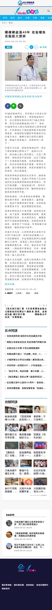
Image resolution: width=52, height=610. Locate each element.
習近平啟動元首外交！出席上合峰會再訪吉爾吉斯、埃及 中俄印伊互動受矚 (29, 547)
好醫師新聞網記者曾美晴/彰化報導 (23, 96)
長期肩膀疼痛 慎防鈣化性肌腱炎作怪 (24, 336)
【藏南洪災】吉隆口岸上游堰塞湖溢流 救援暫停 (11, 454)
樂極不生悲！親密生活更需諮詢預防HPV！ (25, 472)
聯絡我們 (6, 589)
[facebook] (8, 106)
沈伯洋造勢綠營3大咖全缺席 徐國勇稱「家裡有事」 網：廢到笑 (40, 472)
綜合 (8, 47)
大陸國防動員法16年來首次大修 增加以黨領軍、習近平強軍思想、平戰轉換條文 (40, 490)
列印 (45, 47)
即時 (5, 18)
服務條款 (30, 585)
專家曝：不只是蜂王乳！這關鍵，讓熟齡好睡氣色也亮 (40, 418)
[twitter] (14, 106)
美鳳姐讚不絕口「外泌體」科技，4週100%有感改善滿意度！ (25, 354)
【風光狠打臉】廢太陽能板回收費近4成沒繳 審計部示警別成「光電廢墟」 (15, 313)
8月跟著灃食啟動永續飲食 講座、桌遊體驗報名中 (36, 311)
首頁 (4, 23)
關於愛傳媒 (7, 585)
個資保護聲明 (42, 585)
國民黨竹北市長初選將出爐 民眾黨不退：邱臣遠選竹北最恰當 (11, 436)
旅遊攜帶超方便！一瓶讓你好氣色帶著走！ (25, 454)
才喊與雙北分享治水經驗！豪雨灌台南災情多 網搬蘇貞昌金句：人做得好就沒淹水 (27, 360)
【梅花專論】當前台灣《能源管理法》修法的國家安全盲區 (27, 377)
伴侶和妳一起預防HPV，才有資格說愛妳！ (25, 365)
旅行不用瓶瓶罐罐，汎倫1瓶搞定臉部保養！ (11, 490)
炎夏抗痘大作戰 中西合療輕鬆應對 (23, 348)
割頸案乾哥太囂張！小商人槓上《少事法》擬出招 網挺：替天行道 (40, 454)
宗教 (35, 18)
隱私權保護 (19, 585)
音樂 (27, 18)
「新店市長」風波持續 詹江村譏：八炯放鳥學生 (27, 371)
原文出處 (10, 284)
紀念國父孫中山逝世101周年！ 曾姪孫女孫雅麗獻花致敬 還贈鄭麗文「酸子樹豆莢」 (27, 383)
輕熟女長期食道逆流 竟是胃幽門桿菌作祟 (26, 342)
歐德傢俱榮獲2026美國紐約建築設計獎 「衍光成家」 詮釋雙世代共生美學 (11, 418)
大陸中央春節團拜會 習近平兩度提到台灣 (25, 490)
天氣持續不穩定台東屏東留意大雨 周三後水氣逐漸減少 (11, 472)
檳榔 (36, 293)
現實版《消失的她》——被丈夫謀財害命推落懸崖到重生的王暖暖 (40, 436)
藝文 (20, 18)
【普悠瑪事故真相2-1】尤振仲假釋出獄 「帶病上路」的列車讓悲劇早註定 (25, 418)
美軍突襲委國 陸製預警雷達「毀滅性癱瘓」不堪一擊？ (27, 388)
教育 (12, 18)
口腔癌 (19, 293)
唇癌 (28, 293)
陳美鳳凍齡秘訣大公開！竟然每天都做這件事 (25, 436)
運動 (42, 18)
